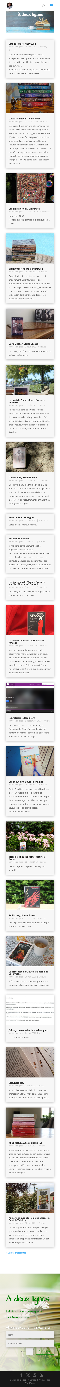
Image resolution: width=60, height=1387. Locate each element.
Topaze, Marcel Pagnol (21, 517)
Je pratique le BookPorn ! (22, 717)
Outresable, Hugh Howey (23, 477)
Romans (12, 50)
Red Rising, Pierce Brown (22, 915)
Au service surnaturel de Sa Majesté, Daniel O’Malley (29, 1219)
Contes (43, 862)
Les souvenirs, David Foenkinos (26, 781)
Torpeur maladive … (20, 538)
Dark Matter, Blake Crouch (24, 343)
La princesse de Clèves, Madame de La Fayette (28, 972)
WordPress (30, 1383)
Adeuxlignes (17, 46)
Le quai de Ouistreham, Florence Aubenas (27, 401)
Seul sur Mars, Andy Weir (22, 43)
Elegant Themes (28, 1380)
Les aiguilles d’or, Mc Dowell (24, 208)
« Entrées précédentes (16, 1252)
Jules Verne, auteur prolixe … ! (25, 1142)
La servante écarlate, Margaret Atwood (26, 641)
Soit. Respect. (16, 1082)
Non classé (45, 211)
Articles (43, 46)
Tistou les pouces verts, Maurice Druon (27, 858)
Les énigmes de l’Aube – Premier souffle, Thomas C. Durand (27, 583)
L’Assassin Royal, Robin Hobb (24, 118)
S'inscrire (45, 1351)
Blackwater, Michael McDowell (26, 268)
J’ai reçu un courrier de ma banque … (29, 1030)
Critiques (43, 271)
